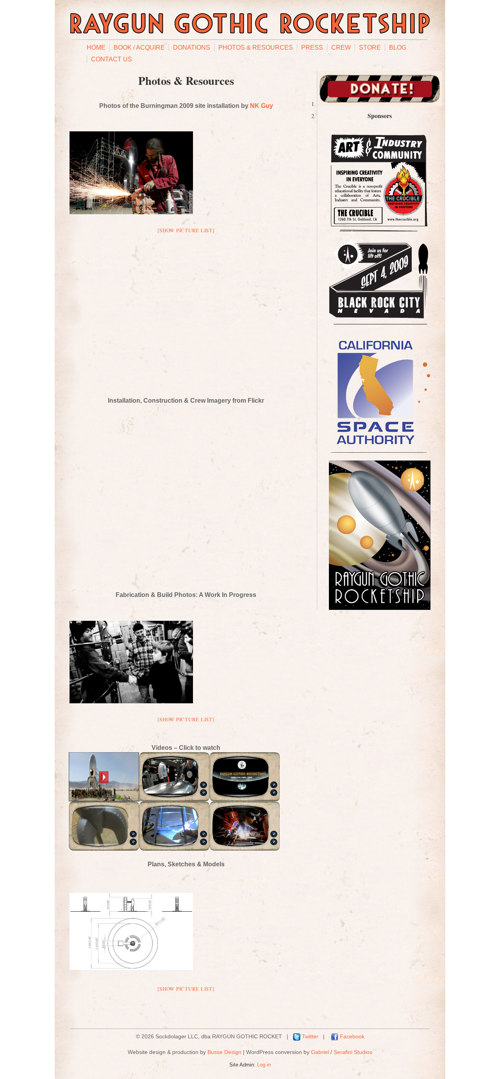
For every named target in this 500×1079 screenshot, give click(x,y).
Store (370, 47)
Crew (341, 47)
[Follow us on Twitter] (296, 1036)
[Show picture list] (185, 230)
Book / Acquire (139, 47)
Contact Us (111, 59)
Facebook (352, 1036)
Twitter (310, 1036)
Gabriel (320, 1052)
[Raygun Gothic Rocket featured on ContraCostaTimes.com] (244, 848)
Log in (264, 1065)
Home (96, 47)
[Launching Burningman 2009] (244, 799)
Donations (191, 47)
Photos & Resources (255, 47)
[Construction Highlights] (174, 799)
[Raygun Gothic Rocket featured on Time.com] (104, 799)
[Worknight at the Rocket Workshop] (174, 848)
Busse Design (224, 1052)
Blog (397, 47)
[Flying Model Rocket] (104, 848)
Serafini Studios (353, 1052)
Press (312, 47)
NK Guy (261, 105)
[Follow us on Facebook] (334, 1036)
